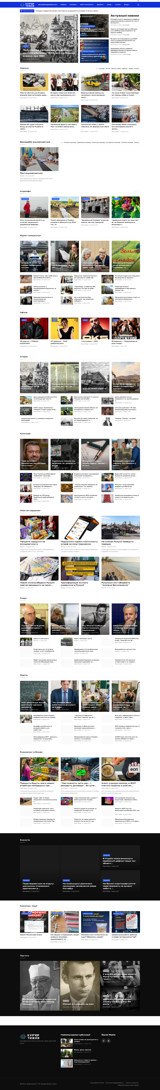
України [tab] (131, 68)
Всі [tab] (97, 68)
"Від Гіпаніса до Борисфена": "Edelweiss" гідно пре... (44, 475)
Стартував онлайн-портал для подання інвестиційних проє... (93, 31)
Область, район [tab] (116, 68)
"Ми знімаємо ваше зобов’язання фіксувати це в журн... (64, 704)
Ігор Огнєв (85, 391)
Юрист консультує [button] (86, 4)
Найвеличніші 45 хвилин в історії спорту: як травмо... (125, 661)
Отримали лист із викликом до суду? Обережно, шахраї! (33, 936)
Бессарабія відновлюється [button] (47, 4)
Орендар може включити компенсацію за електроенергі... (43, 299)
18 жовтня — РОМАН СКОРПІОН (29, 342)
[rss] (108, 1041)
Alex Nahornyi (25, 422)
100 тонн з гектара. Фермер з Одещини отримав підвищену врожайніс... (95, 222)
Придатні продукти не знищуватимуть (32, 542)
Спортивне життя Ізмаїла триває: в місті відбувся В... (44, 650)
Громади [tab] (102, 68)
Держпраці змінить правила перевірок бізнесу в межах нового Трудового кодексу (124, 50)
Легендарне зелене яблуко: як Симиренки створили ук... (86, 408)
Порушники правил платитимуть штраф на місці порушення (79, 542)
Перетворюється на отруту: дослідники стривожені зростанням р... (38, 886)
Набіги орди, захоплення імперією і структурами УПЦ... (45, 408)
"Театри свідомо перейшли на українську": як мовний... (85, 485)
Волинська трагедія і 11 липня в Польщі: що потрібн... (86, 398)
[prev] (136, 11)
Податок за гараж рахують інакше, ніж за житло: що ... (85, 820)
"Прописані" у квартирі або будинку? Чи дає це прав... (84, 287)
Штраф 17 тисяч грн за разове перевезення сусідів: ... (32, 265)
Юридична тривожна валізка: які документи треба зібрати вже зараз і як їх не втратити (66, 11)
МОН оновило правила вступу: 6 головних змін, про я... (127, 727)
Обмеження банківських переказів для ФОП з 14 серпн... (127, 820)
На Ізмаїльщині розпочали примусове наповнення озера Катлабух (79, 886)
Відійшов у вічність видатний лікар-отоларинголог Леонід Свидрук (39, 1001)
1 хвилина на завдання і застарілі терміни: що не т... (85, 716)
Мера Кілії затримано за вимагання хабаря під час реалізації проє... (92, 937)
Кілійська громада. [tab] (127, 142)
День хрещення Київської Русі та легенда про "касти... (45, 398)
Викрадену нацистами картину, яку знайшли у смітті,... (124, 463)
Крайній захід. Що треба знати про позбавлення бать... (45, 277)
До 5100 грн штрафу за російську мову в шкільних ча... (124, 704)
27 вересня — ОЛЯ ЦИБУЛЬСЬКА (59, 342)
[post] (49, 38)
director (22, 176)
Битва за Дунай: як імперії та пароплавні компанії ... (123, 386)
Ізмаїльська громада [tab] (98, 142)
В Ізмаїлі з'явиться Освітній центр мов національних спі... (63, 94)
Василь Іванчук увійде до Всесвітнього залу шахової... (64, 627)
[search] (138, 4)
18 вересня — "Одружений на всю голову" (124, 342)
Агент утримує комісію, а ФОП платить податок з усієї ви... (118, 784)
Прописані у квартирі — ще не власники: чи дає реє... (63, 265)
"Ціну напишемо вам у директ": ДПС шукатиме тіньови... (86, 799)
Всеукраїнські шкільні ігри (125, 649)
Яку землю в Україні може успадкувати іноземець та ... (123, 265)
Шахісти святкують (41, 638)
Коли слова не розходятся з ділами (86, 1040)
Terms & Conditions (132, 1083)
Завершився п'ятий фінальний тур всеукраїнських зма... (86, 650)
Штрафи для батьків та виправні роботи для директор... (42, 728)
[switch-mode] (138, 1)
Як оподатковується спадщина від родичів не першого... (127, 277)
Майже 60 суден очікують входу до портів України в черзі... (31, 126)
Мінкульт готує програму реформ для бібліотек (124, 485)
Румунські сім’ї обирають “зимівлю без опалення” (115, 583)
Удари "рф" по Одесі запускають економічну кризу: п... (45, 799)
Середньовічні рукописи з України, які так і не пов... (64, 386)
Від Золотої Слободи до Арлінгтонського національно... (94, 627)
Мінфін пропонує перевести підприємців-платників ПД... (44, 820)
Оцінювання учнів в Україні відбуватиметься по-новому (44, 716)
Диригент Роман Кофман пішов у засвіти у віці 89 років (117, 1001)
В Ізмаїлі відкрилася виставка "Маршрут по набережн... (45, 485)
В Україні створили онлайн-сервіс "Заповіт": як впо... (94, 463)
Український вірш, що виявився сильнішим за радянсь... (86, 475)
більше (126, 4)
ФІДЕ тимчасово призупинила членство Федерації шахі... (45, 661)
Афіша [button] (109, 4)
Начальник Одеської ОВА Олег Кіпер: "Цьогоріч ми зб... (127, 639)
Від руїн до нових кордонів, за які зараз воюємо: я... (86, 419)
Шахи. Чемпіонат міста (83, 638)
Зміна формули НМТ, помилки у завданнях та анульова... (45, 738)
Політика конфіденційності (115, 1083)
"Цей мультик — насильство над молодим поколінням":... (33, 463)
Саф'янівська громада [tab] (84, 142)
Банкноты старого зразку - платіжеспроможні (86, 1061)
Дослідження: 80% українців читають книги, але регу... (85, 496)
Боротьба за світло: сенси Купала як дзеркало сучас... (126, 475)
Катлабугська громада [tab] (113, 142)
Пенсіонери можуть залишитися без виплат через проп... (93, 265)
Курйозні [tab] (125, 68)
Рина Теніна (26, 59)
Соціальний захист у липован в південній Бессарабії (37, 419)
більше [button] (136, 68)
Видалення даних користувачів (128, 1085)
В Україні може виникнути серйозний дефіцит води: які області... (119, 861)
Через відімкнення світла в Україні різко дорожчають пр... (93, 56)
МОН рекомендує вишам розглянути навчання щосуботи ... (33, 704)
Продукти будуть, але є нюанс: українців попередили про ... (37, 784)
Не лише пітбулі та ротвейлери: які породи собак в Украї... (125, 94)
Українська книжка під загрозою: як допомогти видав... (64, 463)
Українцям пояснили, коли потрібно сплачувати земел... (44, 809)
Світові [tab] (107, 68)
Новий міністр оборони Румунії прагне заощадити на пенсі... (37, 583)
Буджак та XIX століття (94, 388)
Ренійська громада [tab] (70, 142)
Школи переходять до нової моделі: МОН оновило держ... (93, 704)
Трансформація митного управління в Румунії (74, 583)
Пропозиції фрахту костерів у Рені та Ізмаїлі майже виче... (64, 125)
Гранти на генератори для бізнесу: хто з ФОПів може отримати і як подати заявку (124, 30)
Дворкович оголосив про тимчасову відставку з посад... (125, 627)
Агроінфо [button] (73, 4)
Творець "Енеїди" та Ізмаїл (125, 418)
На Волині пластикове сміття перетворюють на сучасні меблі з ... (119, 886)
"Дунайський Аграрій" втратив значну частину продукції (34, 221)
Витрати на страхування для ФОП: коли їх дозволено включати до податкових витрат (124, 40)
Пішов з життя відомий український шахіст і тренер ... (32, 627)
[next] (139, 11)
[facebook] (103, 1041)
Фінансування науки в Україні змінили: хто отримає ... (86, 738)
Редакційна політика (97, 1083)
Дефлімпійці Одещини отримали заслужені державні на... (86, 661)
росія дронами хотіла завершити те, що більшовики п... (126, 399)
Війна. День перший (82, 1050)
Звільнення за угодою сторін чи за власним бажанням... (127, 298)
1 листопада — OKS (89, 341)
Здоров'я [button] (100, 4)
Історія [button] (117, 4)
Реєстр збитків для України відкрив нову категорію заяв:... (34, 94)
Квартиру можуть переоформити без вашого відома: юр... (125, 288)
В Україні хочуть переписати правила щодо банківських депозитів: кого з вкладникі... (125, 21)
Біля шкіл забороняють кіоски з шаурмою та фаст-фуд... (127, 716)
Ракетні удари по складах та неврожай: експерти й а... (85, 809)
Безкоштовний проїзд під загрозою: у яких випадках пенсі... (93, 95)
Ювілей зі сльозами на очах (78, 1004)
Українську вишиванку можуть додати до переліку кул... (127, 496)
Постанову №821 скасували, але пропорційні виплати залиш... (124, 126)
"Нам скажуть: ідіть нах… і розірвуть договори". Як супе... (78, 784)
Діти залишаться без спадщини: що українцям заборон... (84, 299)
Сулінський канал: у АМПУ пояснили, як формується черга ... (95, 126)
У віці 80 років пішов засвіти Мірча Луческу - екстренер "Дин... (119, 976)
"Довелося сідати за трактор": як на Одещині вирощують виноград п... (64, 222)
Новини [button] (63, 4)
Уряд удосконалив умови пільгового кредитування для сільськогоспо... (125, 222)
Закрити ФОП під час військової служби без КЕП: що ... (127, 810)
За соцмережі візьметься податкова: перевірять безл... (126, 799)
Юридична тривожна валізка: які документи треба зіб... (85, 277)
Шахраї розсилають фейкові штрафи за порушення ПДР (63, 936)
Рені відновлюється (31, 173)
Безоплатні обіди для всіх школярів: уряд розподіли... (85, 727)
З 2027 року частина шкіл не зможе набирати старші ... (126, 738)
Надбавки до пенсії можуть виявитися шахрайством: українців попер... (124, 937)
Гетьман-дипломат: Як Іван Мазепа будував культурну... (126, 408)
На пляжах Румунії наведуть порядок (117, 542)
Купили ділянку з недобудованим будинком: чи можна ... (44, 288)
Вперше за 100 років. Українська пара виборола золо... (43, 497)
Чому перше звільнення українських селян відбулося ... (33, 386)
